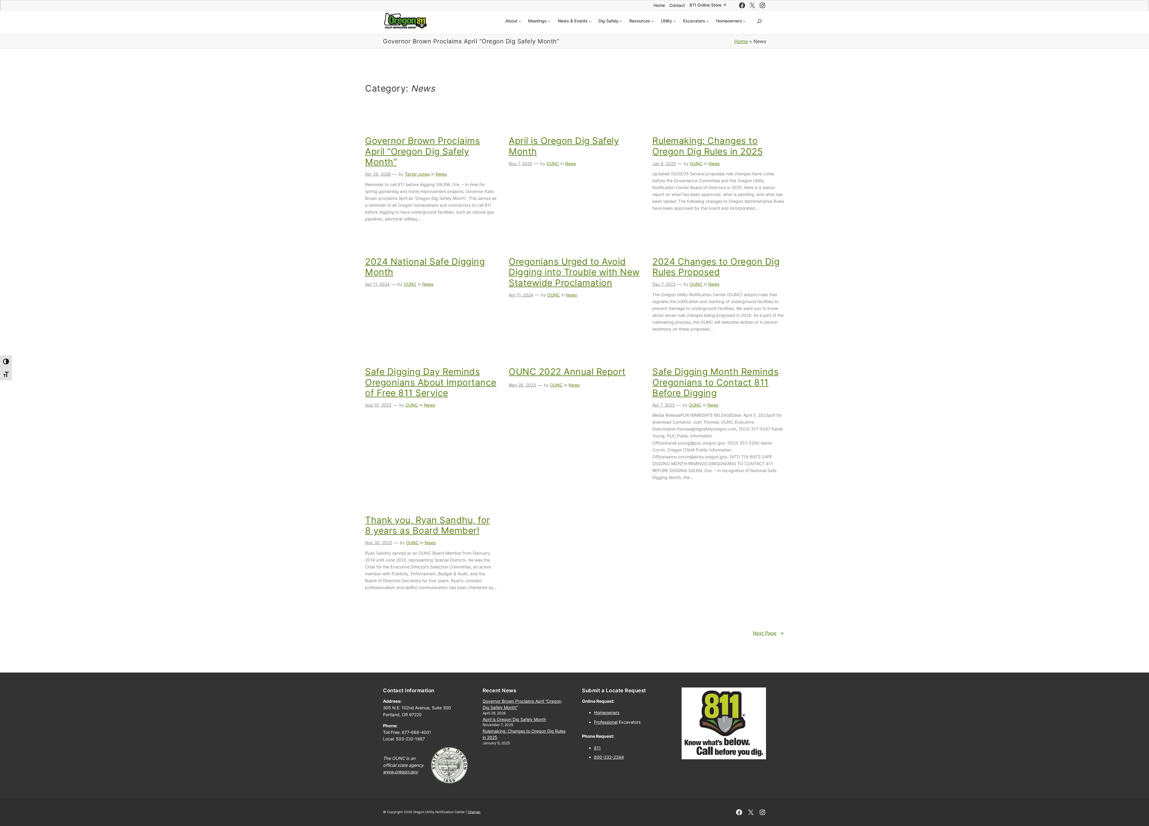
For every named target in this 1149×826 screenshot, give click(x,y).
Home (741, 41)
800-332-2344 (609, 757)
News (441, 174)
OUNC (552, 163)
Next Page (768, 633)
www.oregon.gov (400, 771)
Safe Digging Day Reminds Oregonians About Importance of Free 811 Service (430, 382)
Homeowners (606, 712)
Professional (606, 722)
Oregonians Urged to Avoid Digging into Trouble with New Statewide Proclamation (574, 272)
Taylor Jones (417, 174)
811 (597, 747)
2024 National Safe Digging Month (425, 267)
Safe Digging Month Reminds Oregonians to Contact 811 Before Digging (715, 382)
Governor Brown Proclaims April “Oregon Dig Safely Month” (422, 151)
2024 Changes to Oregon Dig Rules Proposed (715, 267)
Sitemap (474, 812)
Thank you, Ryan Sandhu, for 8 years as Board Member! (427, 525)
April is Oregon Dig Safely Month (564, 146)
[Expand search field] (759, 21)
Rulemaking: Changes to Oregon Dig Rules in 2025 (707, 146)
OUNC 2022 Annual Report (567, 371)
